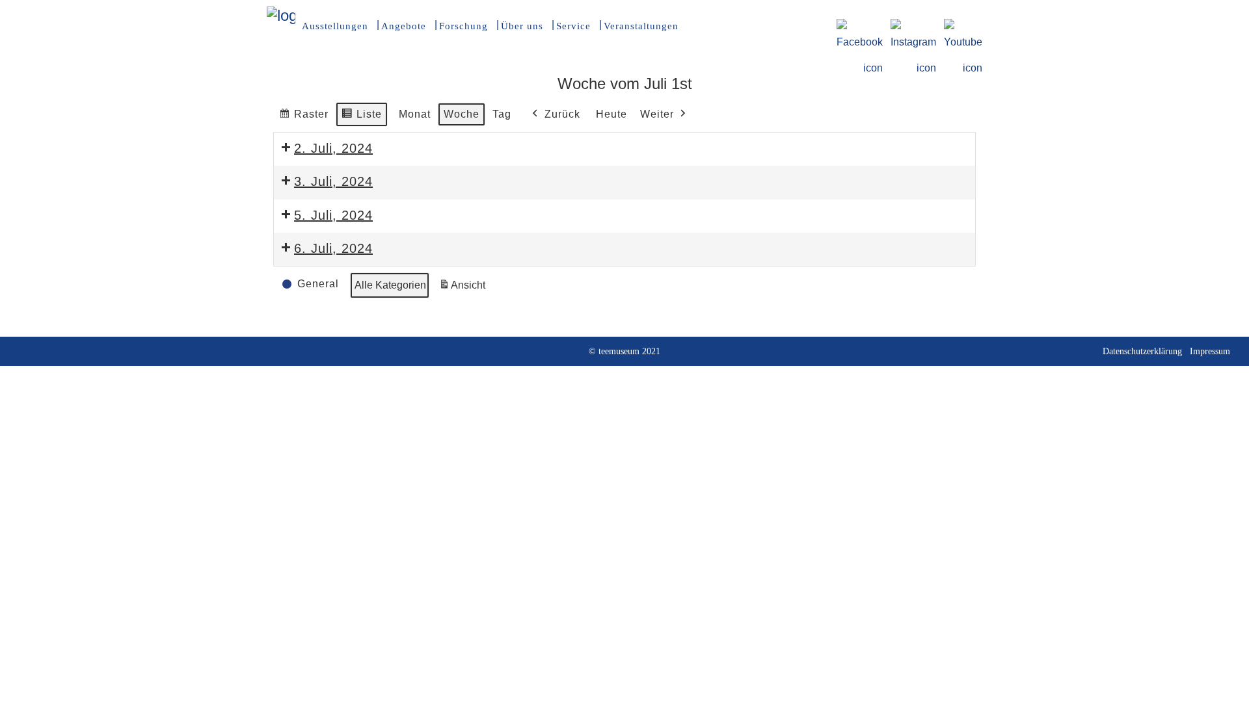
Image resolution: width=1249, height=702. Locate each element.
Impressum (1210, 351)
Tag (501, 114)
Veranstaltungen (641, 26)
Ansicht (464, 289)
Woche (461, 114)
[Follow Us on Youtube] (963, 26)
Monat (415, 114)
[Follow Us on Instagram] (913, 26)
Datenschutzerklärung (1142, 351)
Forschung (463, 26)
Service (573, 26)
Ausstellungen (335, 26)
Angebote (403, 26)
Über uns (522, 26)
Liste (361, 118)
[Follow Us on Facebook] (860, 26)
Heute (611, 114)
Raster (303, 118)
